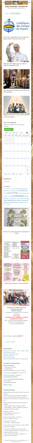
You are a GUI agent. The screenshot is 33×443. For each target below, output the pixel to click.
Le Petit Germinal (11, 198)
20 (10, 158)
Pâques (27, 198)
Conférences (23, 190)
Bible (27, 188)
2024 (21, 132)
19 (6, 158)
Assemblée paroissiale (20, 188)
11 (28, 144)
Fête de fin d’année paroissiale (10, 354)
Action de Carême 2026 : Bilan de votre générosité (15, 358)
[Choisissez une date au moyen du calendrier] (13, 133)
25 (28, 158)
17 (24, 151)
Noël (24, 198)
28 (13, 165)
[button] (27, 174)
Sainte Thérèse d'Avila (18, 200)
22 (17, 158)
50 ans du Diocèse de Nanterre (9, 188)
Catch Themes (19, 441)
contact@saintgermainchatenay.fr (15, 379)
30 (21, 165)
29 (17, 165)
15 (17, 151)
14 (13, 151)
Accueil (7, 13)
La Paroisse (9, 196)
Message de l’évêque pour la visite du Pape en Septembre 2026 (15, 64)
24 (24, 158)
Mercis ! (16, 198)
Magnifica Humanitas (8, 355)
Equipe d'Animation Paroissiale (23, 193)
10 (24, 144)
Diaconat (5, 193)
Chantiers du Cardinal (10, 190)
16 (21, 151)
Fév (10, 132)
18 (28, 151)
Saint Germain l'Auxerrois (16, 6)
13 (10, 151)
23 (21, 158)
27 (10, 165)
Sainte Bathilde (7, 200)
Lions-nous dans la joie (9, 357)
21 (13, 158)
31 (24, 165)
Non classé (20, 198)
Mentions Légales (7, 384)
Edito (16, 193)
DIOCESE (10, 193)
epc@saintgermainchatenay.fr (10, 376)
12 (6, 151)
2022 (6, 132)
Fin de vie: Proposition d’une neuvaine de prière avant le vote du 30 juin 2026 (16, 38)
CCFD (4, 190)
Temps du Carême (19, 202)
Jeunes (5, 196)
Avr (17, 132)
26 (6, 165)
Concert (17, 190)
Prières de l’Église (9, 117)
